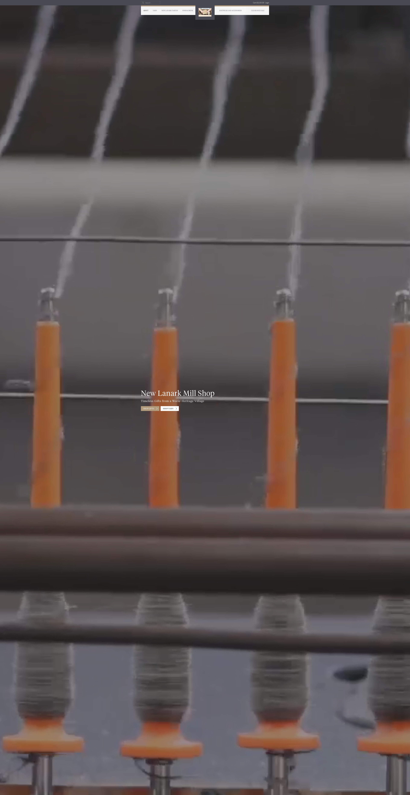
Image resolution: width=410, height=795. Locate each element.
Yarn (155, 10)
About (145, 10)
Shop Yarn (168, 409)
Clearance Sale (257, 10)
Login (267, 2)
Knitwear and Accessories (230, 10)
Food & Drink (187, 10)
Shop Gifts (148, 409)
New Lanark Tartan (170, 10)
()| (258, 2)
